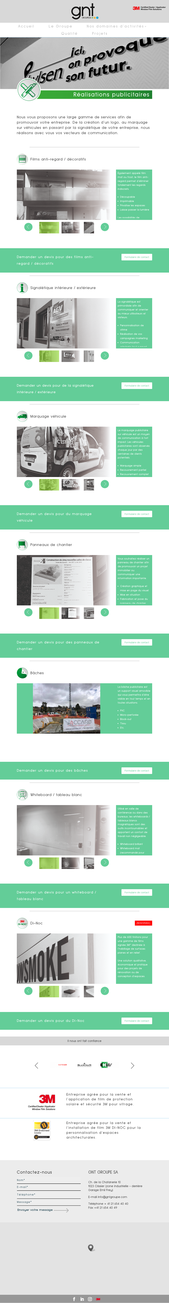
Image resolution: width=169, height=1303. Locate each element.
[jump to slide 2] (71, 227)
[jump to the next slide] (105, 227)
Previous (36, 1066)
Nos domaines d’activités (115, 26)
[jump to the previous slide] (28, 227)
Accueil (26, 26)
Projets (100, 33)
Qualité (69, 33)
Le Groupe (61, 26)
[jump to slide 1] (49, 227)
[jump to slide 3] (94, 227)
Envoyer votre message (35, 1209)
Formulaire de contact (136, 257)
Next (132, 1066)
